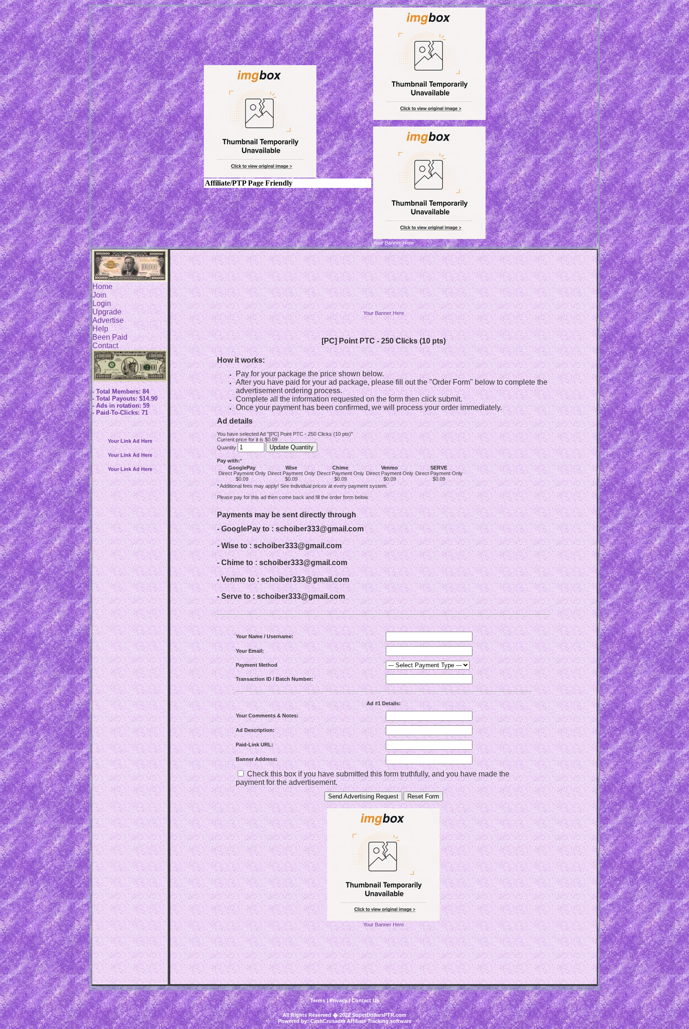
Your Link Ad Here (130, 441)
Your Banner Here (383, 313)
